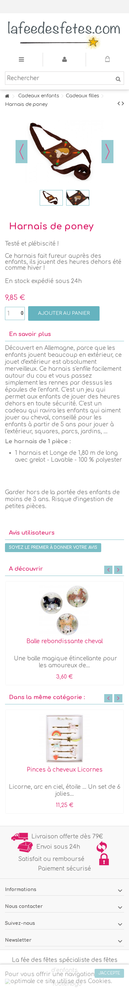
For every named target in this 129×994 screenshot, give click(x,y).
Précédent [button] (21, 151)
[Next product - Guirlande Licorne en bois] (123, 104)
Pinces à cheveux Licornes (65, 770)
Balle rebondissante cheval (64, 641)
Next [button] (118, 570)
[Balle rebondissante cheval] (64, 610)
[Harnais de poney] (51, 198)
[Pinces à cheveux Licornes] (64, 739)
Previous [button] (108, 570)
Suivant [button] (107, 151)
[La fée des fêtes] (64, 33)
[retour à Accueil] (7, 96)
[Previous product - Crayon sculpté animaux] (118, 104)
